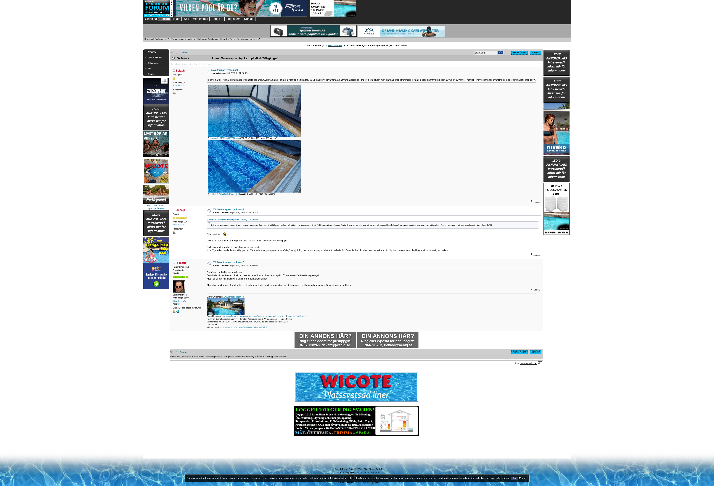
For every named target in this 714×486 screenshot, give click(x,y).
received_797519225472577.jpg (224, 194)
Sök (150, 68)
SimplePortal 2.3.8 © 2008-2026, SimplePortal (358, 469)
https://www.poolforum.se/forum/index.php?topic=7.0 (243, 327)
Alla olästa (153, 63)
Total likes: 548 (179, 301)
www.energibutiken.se (234, 297)
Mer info (523, 478)
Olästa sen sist (155, 57)
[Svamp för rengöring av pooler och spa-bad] (556, 208)
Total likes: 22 (179, 225)
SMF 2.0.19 (342, 472)
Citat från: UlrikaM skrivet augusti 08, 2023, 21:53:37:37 (233, 220)
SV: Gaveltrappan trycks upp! (228, 209)
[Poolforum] (158, 16)
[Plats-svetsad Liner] (156, 184)
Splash (180, 70)
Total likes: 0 (178, 85)
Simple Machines (372, 472)
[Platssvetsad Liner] (356, 402)
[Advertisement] (156, 345)
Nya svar (152, 52)
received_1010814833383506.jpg (224, 138)
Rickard (223, 39)
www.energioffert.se (297, 316)
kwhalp (180, 209)
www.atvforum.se (275, 316)
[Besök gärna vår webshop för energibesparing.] (177, 312)
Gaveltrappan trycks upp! (224, 70)
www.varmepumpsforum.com (253, 316)
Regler (151, 74)
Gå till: (516, 363)
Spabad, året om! (156, 208)
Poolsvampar (335, 45)
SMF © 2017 (355, 472)
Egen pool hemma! (156, 205)
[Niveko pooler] (556, 128)
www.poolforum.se (231, 316)
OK (514, 478)
